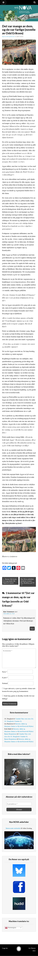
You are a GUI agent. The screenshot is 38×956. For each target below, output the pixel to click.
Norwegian (11, 927)
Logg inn (5, 948)
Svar (32, 629)
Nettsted (5, 683)
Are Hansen (31, 948)
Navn (4, 672)
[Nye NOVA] (19, 13)
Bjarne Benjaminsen (8, 36)
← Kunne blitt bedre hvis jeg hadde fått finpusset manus (10, 581)
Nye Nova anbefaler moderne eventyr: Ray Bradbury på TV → (28, 582)
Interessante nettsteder (13, 828)
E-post (5, 677)
